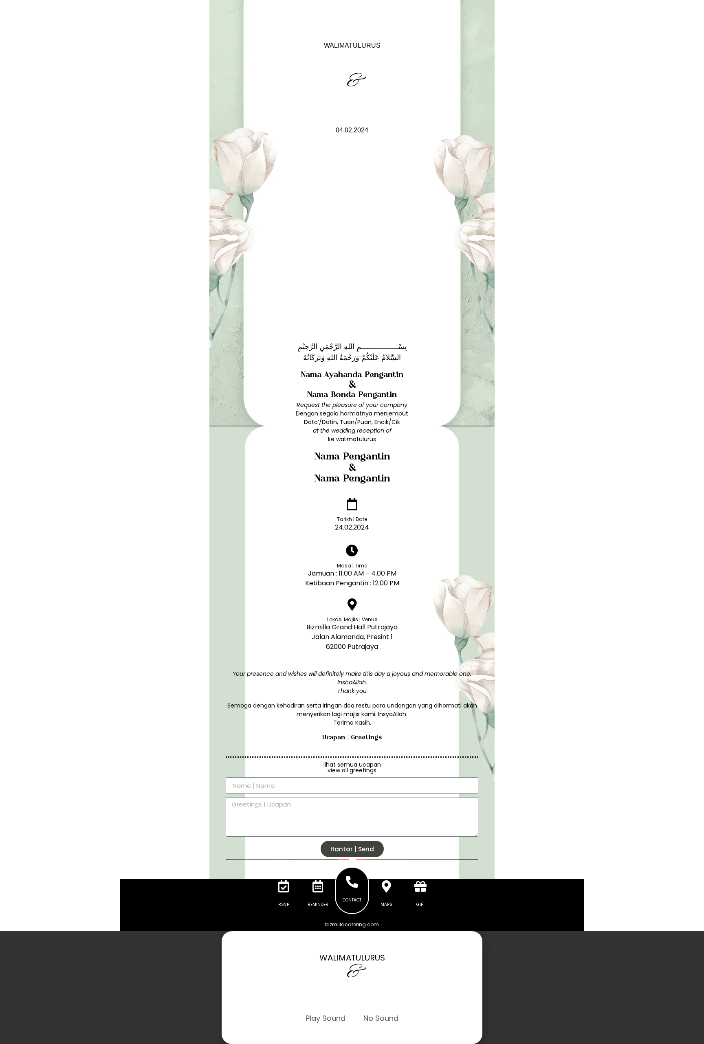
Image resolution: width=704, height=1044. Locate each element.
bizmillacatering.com (352, 924)
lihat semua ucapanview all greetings (352, 767)
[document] (352, 987)
